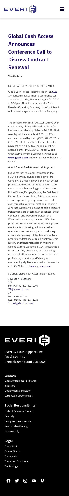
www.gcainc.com (18, 157)
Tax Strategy (11, 466)
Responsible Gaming (16, 426)
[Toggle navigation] (62, 9)
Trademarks (11, 456)
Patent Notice (12, 446)
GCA (54, 92)
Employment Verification (18, 390)
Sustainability (12, 431)
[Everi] (20, 9)
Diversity (9, 416)
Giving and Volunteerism (18, 421)
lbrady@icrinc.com (20, 303)
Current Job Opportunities (19, 395)
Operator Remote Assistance (21, 380)
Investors (10, 385)
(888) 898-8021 (35, 361)
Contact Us (10, 375)
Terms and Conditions (17, 461)
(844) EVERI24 (15, 356)
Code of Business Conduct (19, 411)
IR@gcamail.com (18, 289)
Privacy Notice (12, 451)
